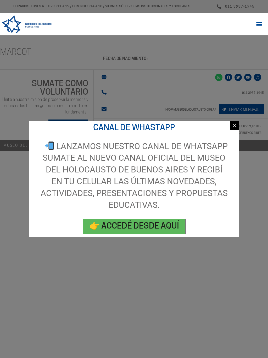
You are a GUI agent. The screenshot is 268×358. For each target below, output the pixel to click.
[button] (259, 24)
